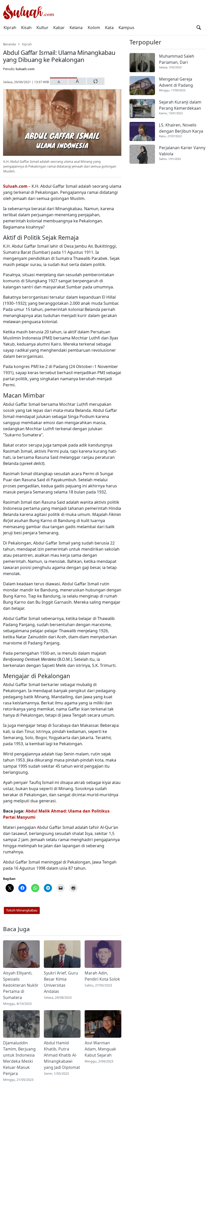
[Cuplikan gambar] (21, 954)
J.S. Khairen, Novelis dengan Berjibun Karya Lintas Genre (181, 128)
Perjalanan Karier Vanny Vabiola (182, 151)
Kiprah (10, 27)
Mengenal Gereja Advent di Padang (176, 82)
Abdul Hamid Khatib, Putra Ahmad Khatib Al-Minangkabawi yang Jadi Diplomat (62, 1055)
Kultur (42, 27)
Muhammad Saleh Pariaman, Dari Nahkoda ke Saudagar (180, 59)
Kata (109, 27)
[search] (198, 27)
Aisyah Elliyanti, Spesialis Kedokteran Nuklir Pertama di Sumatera (20, 985)
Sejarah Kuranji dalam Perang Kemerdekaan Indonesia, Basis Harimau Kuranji (180, 105)
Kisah (26, 27)
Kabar (59, 27)
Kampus (126, 27)
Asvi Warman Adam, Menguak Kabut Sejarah (100, 1049)
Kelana (76, 27)
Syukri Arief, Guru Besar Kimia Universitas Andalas (61, 982)
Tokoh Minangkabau (21, 910)
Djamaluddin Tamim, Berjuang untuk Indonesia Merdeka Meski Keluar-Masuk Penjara (19, 1058)
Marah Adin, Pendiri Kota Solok (102, 976)
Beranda (9, 44)
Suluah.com (25, 69)
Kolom (94, 27)
